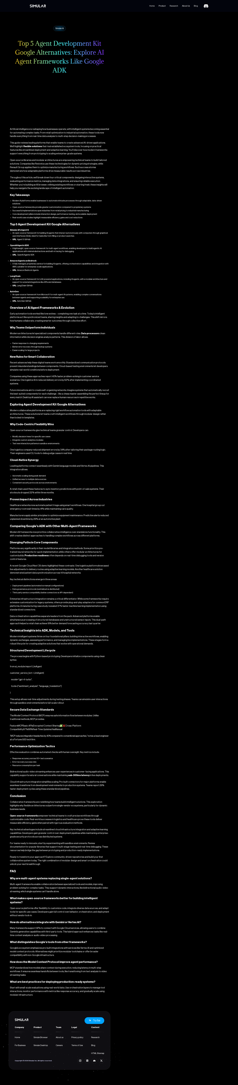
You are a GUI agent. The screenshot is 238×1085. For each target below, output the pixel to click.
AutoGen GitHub (24, 301)
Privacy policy (77, 1037)
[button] (162, 5)
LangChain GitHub (25, 286)
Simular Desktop (41, 1045)
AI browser (41, 185)
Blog (196, 6)
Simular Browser (41, 1037)
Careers (59, 1045)
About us (59, 1037)
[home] (38, 5)
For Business (20, 1045)
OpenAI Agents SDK (25, 255)
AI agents (57, 264)
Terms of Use (77, 1045)
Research (174, 6)
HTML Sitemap (97, 1053)
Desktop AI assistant (33, 397)
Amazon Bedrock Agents (28, 270)
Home (152, 6)
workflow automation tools (73, 410)
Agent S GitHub (23, 239)
